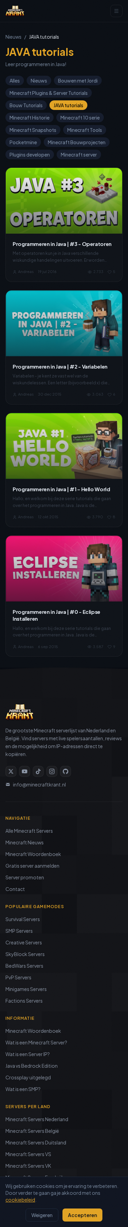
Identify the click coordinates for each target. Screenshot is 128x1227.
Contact (15, 889)
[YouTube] (24, 771)
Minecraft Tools (84, 130)
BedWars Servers (24, 966)
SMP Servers (19, 931)
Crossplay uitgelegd (28, 1077)
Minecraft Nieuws (24, 842)
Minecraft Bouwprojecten (76, 142)
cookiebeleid (20, 1200)
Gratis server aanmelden (32, 866)
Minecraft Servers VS (28, 1154)
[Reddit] (65, 771)
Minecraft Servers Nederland (36, 1119)
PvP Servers (18, 977)
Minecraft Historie (29, 117)
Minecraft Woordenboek (33, 854)
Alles (15, 80)
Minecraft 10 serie (80, 117)
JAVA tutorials (68, 105)
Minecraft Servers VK (28, 1166)
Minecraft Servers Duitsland (35, 1142)
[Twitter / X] (10, 771)
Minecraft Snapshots (33, 130)
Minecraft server (79, 154)
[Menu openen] (116, 11)
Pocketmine (23, 142)
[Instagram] (51, 771)
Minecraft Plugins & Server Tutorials (49, 93)
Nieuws (13, 37)
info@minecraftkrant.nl (39, 784)
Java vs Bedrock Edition (31, 1066)
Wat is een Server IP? (27, 1054)
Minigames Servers (26, 989)
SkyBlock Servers (25, 954)
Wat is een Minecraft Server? (36, 1042)
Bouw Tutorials (26, 105)
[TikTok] (38, 771)
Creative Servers (23, 942)
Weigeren (42, 1215)
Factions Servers (24, 1000)
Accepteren (82, 1215)
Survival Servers (22, 919)
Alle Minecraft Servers (29, 831)
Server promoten (24, 877)
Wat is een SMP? (23, 1089)
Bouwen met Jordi (78, 80)
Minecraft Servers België (32, 1131)
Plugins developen (30, 154)
